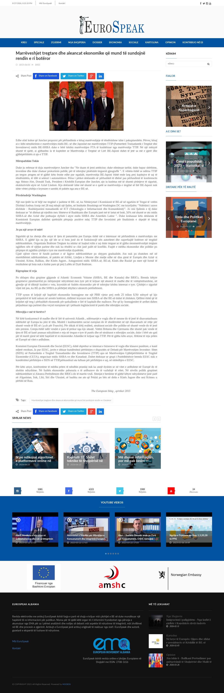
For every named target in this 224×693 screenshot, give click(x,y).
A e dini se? (173, 131)
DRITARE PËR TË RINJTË (181, 187)
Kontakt (62, 3)
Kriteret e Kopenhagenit (188, 108)
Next (209, 106)
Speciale (39, 42)
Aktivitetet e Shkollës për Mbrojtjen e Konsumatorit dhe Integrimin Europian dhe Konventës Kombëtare (35, 539)
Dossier (97, 42)
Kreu (24, 42)
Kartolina (151, 42)
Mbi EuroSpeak (45, 3)
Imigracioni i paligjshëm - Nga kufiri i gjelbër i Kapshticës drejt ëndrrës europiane (188, 623)
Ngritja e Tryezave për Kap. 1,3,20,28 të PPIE (137, 537)
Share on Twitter (76, 411)
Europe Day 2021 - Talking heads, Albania (187, 537)
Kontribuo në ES (193, 42)
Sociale (133, 42)
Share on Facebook (48, 411)
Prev (168, 106)
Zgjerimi (56, 42)
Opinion (170, 42)
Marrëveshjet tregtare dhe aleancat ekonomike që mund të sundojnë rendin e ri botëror (71, 400)
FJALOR (170, 76)
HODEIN (66, 684)
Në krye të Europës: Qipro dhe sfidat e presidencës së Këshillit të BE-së (188, 641)
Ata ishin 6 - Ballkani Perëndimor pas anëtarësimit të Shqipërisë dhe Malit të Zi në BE (189, 662)
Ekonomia (115, 42)
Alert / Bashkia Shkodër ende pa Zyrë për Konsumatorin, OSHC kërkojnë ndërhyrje (86, 539)
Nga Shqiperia (77, 42)
